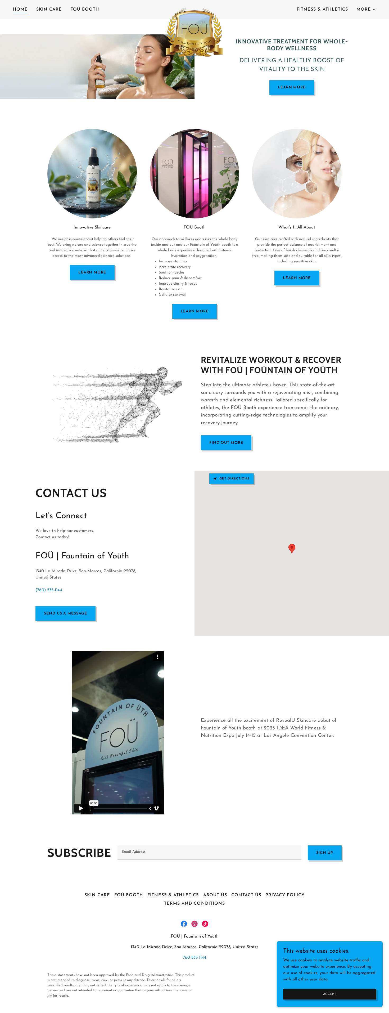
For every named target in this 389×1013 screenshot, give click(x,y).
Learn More (292, 87)
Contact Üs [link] (246, 895)
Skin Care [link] (49, 9)
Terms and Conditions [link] (194, 904)
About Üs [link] (215, 895)
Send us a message (65, 614)
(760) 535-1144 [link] (48, 590)
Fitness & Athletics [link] (322, 9)
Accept (329, 994)
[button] (366, 9)
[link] (194, 8)
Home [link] (20, 9)
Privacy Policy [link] (285, 895)
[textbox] (209, 852)
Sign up (324, 853)
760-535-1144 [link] (194, 958)
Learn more (92, 273)
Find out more (226, 443)
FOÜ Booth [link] (84, 9)
